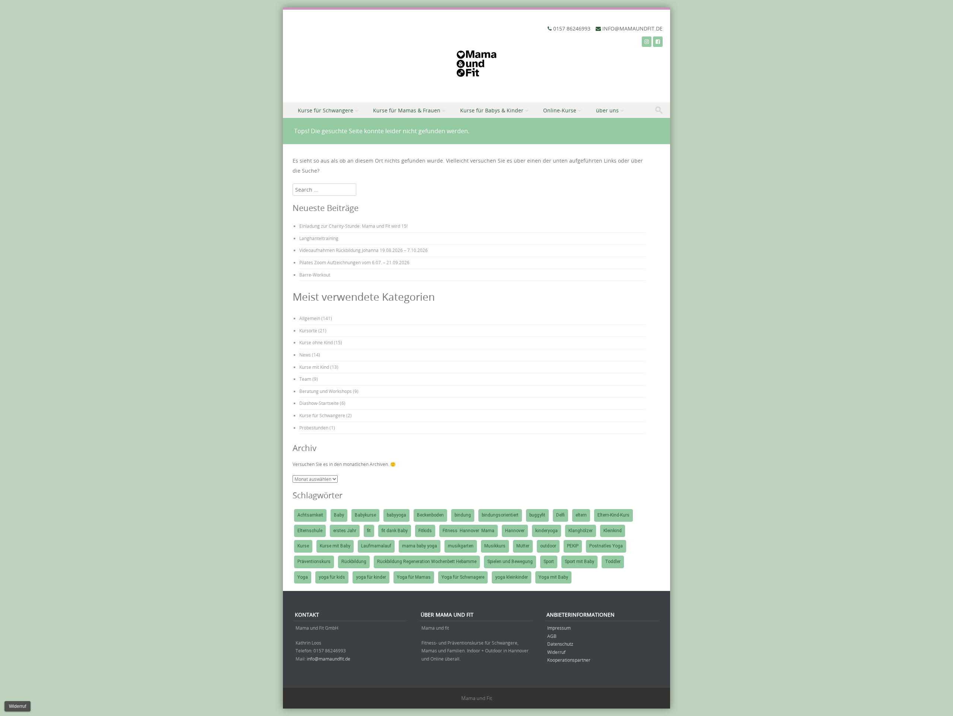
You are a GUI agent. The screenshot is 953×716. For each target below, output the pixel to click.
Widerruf (556, 652)
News (305, 355)
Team (305, 379)
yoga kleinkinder (511, 577)
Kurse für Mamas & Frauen (406, 110)
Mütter (522, 546)
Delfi (560, 515)
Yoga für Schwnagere (463, 577)
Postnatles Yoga (606, 546)
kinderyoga (546, 530)
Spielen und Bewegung (510, 561)
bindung (463, 515)
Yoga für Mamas (414, 577)
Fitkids (425, 530)
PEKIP (573, 546)
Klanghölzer (580, 530)
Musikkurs (495, 546)
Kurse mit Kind (314, 367)
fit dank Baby (395, 530)
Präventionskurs (314, 561)
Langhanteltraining (318, 238)
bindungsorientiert (500, 515)
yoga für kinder (371, 577)
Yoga (302, 577)
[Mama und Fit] (476, 65)
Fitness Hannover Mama (468, 530)
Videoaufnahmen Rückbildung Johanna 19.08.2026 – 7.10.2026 (363, 250)
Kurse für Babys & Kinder (491, 110)
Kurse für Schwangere (325, 110)
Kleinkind (612, 530)
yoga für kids (332, 577)
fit (369, 530)
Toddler (613, 561)
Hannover (515, 530)
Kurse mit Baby (335, 546)
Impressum (559, 628)
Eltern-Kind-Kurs (613, 515)
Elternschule (309, 530)
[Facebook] (657, 41)
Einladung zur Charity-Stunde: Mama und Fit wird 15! (353, 226)
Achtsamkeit (310, 515)
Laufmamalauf (376, 546)
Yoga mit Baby (553, 577)
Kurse (303, 546)
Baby (339, 515)
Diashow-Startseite (319, 403)
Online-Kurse (559, 110)
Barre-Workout (314, 275)
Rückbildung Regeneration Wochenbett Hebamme (426, 561)
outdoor (548, 546)
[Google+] (646, 41)
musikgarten (461, 546)
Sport (549, 561)
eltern (581, 515)
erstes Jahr (344, 530)
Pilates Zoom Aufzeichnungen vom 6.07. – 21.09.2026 (354, 262)
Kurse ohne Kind (316, 342)
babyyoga (396, 515)
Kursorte (308, 330)
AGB (552, 636)
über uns (607, 110)
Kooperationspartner (568, 660)
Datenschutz (560, 644)
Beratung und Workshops (325, 391)
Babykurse (365, 515)
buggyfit (537, 515)
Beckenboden (430, 515)
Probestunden (313, 428)
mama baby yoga (419, 546)
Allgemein (309, 318)
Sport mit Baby (579, 561)
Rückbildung (353, 561)
